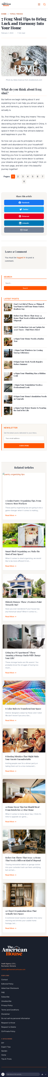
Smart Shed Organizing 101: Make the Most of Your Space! (22, 553)
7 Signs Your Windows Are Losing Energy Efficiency (28, 351)
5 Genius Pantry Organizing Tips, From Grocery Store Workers (23, 502)
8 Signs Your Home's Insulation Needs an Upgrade (30, 397)
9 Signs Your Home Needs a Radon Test (29, 340)
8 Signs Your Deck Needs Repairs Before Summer (28, 363)
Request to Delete (8, 1027)
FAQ (3, 992)
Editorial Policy (7, 984)
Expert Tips (6, 1047)
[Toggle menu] (39, 4)
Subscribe (24, 446)
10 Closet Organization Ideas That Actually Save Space (21, 912)
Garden (4, 1051)
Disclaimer (5, 1014)
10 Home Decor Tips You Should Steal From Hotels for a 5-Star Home (22, 808)
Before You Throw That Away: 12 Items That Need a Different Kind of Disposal (29, 318)
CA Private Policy (8, 1031)
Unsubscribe (6, 1001)
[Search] (44, 4)
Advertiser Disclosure (10, 988)
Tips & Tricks (16, 14)
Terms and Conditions (10, 1010)
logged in (21, 257)
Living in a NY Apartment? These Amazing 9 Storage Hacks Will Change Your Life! (23, 655)
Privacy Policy (7, 1005)
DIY (2, 1043)
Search (25, 288)
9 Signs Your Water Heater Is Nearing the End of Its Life (30, 409)
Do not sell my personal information (15, 1018)
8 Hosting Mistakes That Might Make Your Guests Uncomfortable (22, 758)
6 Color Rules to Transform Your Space (23, 708)
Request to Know (8, 1023)
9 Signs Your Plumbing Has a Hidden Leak (30, 374)
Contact (4, 979)
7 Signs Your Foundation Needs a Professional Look (28, 386)
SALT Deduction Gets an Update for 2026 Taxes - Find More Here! (29, 328)
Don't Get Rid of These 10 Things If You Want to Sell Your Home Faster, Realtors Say (29, 306)
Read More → (10, 515)
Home (4, 14)
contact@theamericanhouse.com (13, 969)
